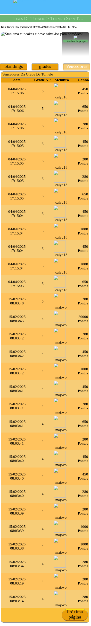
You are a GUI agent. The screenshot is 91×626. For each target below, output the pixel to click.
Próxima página (75, 614)
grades (45, 66)
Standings (13, 66)
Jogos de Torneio (29, 18)
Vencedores (76, 66)
